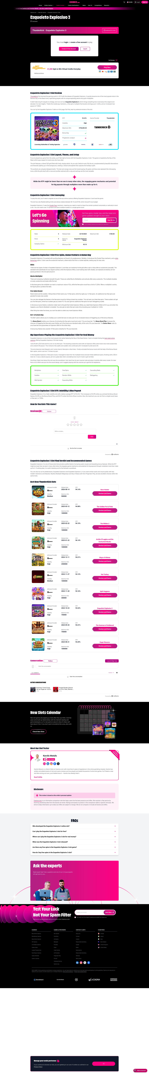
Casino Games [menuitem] (60, 5)
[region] (74, 433)
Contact (78, 936)
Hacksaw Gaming (58, 961)
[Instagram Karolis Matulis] (51, 763)
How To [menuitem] (90, 5)
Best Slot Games (42, 12)
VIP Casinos (34, 941)
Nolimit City (56, 964)
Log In (85, 49)
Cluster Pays (53, 205)
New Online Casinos (36, 939)
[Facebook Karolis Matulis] (54, 763)
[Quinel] (83, 144)
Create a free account (69, 49)
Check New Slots (38, 731)
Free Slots (56, 936)
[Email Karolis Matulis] (44, 763)
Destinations (79, 950)
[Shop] (124, 2)
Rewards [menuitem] (106, 5)
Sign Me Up (111, 220)
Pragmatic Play (57, 955)
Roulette (56, 944)
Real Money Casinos (36, 936)
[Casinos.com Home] (74, 2)
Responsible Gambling (81, 941)
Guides (77, 944)
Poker (55, 947)
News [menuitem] (84, 5)
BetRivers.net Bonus (39, 73)
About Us (78, 933)
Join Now (108, 912)
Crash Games (57, 950)
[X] (84, 962)
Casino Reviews (35, 955)
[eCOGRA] (65, 144)
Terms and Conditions (68, 971)
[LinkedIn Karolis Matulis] (47, 763)
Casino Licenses (35, 958)
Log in (72, 422)
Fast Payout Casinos (36, 953)
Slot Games (56, 933)
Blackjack (56, 941)
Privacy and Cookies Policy (80, 971)
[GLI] (92, 144)
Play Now (107, 67)
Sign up (76, 422)
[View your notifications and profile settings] (117, 444)
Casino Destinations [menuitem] (73, 5)
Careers (77, 939)
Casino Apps (35, 947)
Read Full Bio (38, 777)
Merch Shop (78, 958)
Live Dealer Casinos (36, 944)
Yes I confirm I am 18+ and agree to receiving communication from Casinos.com (92, 917)
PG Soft (55, 958)
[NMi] (110, 144)
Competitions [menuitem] (98, 5)
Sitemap (78, 955)
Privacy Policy (38, 1067)
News (77, 947)
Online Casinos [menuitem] (48, 5)
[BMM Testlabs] (101, 144)
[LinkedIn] (77, 962)
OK (104, 1063)
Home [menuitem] (40, 5)
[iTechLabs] (74, 144)
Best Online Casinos (36, 933)
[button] (68, 424)
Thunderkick (34, 96)
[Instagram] (81, 962)
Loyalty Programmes (36, 950)
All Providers (57, 953)
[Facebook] (88, 962)
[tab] (35, 672)
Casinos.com (33, 12)
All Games (56, 939)
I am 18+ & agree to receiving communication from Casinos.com (96, 224)
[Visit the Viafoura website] (115, 454)
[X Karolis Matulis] (58, 763)
